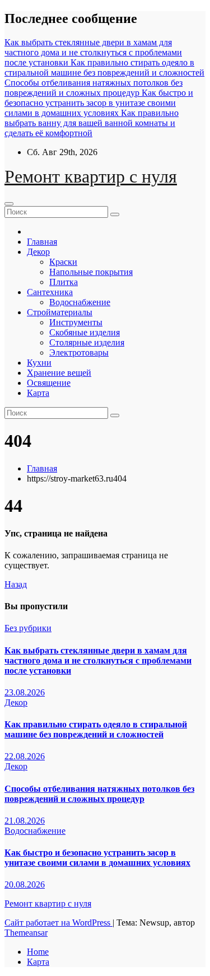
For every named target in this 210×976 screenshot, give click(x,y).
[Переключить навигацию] (8, 204)
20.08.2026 (24, 884)
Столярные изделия (86, 342)
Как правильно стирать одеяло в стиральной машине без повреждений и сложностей (95, 729)
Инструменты (75, 322)
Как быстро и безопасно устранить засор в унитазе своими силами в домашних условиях (97, 857)
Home (38, 951)
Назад (15, 584)
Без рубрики (28, 628)
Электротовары (79, 352)
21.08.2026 (24, 820)
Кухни (39, 362)
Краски (63, 262)
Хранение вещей (59, 372)
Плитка (63, 282)
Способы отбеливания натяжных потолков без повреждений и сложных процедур (99, 794)
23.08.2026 (24, 692)
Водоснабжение (79, 302)
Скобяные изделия (84, 332)
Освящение (49, 382)
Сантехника (50, 292)
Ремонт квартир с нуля (90, 176)
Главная (42, 241)
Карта (38, 393)
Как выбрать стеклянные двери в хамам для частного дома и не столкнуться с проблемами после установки (98, 660)
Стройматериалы (59, 312)
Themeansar (26, 932)
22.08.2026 (24, 756)
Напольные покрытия (91, 272)
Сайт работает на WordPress (58, 922)
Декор (38, 251)
